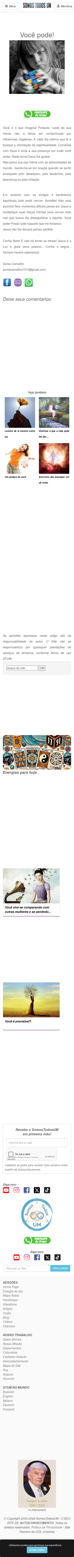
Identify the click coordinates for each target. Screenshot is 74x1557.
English (8, 1396)
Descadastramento (15, 1361)
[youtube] (6, 1189)
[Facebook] (26, 1189)
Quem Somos (12, 1339)
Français (8, 1409)
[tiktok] (47, 1189)
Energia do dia (13, 1291)
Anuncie (8, 1378)
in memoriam (37, 1510)
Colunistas (10, 1352)
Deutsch (8, 1405)
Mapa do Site (12, 1365)
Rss (5, 1370)
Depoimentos (12, 1348)
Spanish (8, 1392)
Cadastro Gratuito (15, 1356)
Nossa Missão (12, 1343)
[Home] (37, 1214)
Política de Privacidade (46, 1527)
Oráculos (9, 1326)
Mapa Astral (11, 1295)
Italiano (8, 1400)
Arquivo (8, 1374)
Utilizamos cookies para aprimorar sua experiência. (35, 1545)
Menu (12, 6)
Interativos (10, 1304)
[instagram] (16, 1189)
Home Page (11, 1287)
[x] (37, 1189)
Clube (7, 1313)
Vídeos (7, 1321)
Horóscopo (10, 1300)
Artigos (7, 1308)
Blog (6, 1317)
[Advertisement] (37, 352)
